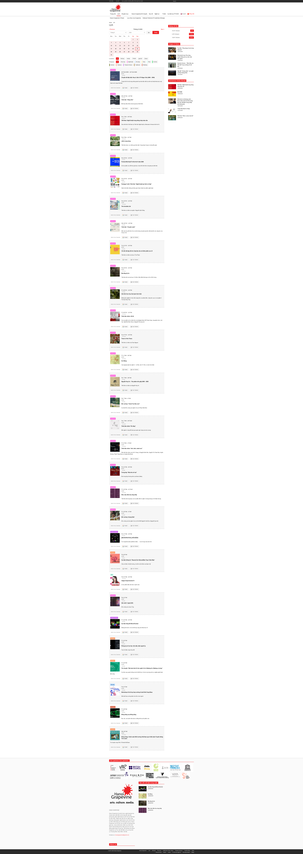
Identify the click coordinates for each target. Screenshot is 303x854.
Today (155, 32)
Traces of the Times (126, 338)
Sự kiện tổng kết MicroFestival (129, 623)
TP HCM (134, 58)
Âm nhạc (138, 61)
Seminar (112, 65)
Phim (149, 61)
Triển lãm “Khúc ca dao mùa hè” (185, 115)
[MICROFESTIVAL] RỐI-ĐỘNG (129, 537)
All (117, 58)
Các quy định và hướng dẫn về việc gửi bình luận (132, 1)
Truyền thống (187, 850)
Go (149, 32)
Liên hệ (117, 1)
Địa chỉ (151, 14)
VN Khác (122, 58)
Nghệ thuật (130, 61)
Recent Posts (159, 852)
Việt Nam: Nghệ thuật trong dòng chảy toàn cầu (134, 120)
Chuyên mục (124, 14)
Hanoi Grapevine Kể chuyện (139, 14)
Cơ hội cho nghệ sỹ (176, 852)
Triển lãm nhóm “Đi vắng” (128, 426)
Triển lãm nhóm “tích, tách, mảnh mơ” (132, 448)
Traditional (137, 65)
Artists (169, 852)
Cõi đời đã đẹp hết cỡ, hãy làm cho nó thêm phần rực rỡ (137, 251)
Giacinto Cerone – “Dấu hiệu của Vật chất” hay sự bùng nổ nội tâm (185, 65)
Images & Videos (174, 44)
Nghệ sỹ (156, 14)
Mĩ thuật (154, 850)
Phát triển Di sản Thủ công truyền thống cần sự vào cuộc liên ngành (184, 57)
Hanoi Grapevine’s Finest (116, 18)
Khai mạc (123, 61)
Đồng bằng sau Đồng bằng (128, 714)
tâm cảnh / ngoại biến (127, 603)
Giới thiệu (111, 1)
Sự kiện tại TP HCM (173, 14)
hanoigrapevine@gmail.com (122, 835)
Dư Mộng (124, 361)
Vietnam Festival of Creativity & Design (153, 18)
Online (146, 58)
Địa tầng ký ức (125, 273)
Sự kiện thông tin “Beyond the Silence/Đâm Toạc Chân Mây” (138, 560)
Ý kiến (164, 14)
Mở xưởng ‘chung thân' (128, 517)
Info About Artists (186, 852)
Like (192, 30)
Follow (191, 34)
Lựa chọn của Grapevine (134, 18)
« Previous (112, 29)
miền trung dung (126, 141)
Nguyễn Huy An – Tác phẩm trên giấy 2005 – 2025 (134, 381)
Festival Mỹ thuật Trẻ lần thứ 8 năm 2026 (132, 161)
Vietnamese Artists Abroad (177, 81)
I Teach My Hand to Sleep (183, 108)
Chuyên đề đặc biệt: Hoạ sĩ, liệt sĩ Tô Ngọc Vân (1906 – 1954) (138, 77)
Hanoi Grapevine (143, 850)
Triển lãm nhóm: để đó (127, 316)
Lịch (118, 14)
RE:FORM (179, 92)
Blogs (193, 852)
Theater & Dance (128, 65)
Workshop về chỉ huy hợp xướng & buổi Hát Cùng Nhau (136, 692)
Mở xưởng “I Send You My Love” (130, 403)
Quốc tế (140, 58)
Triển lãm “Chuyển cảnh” (128, 227)
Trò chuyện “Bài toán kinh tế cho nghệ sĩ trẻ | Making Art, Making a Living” (142, 668)
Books (164, 852)
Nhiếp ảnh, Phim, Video (168, 850)
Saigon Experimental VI (127, 580)
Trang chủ (113, 14)
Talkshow (119, 65)
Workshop (145, 65)
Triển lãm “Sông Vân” (127, 99)
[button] (187, 1)
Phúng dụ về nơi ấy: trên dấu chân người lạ (133, 646)
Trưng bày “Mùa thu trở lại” (129, 472)
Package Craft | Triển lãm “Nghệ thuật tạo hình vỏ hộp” (136, 184)
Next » (162, 29)
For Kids (155, 61)
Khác (144, 61)
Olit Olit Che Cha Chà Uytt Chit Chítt (131, 294)
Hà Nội (128, 58)
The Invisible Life (126, 206)
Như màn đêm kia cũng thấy (129, 494)
